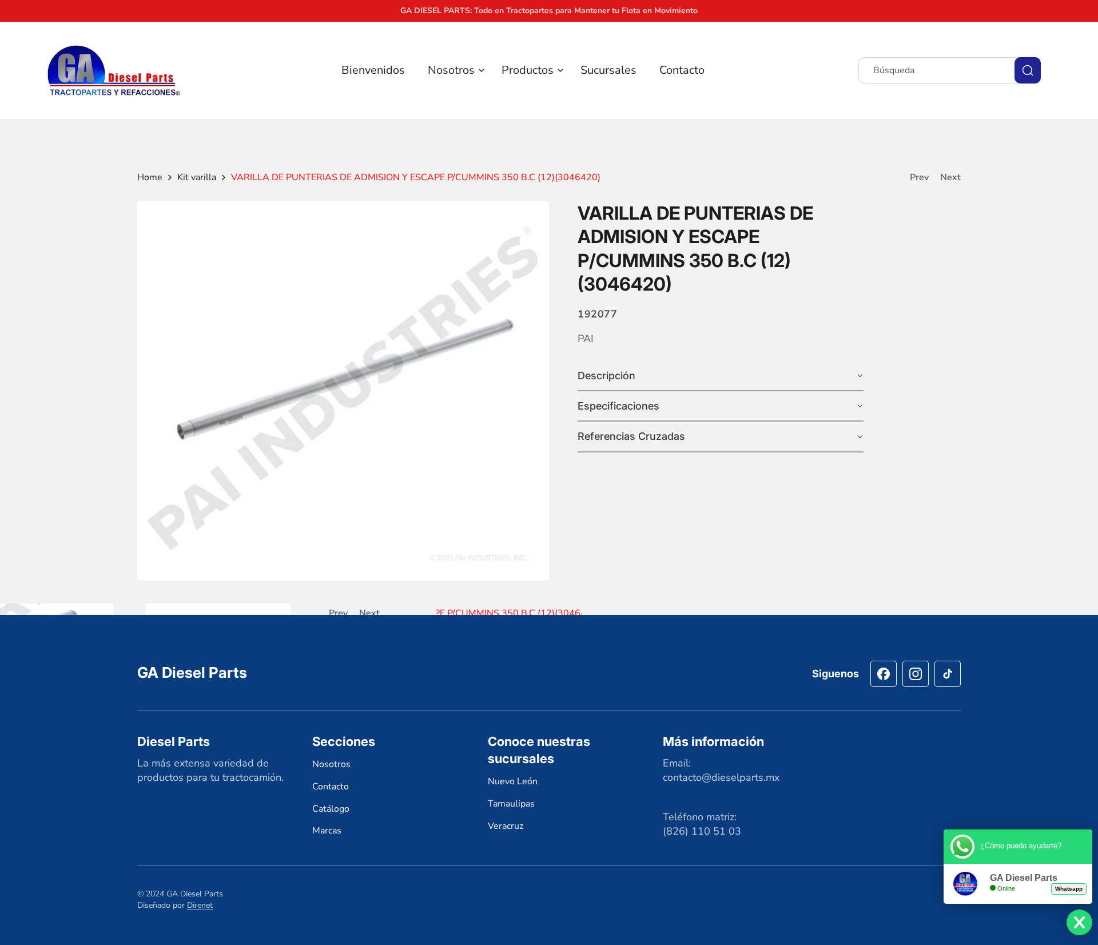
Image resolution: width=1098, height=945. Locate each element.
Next (950, 177)
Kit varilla (196, 177)
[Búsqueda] (1028, 70)
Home (149, 177)
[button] (453, 70)
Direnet (200, 904)
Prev (919, 177)
